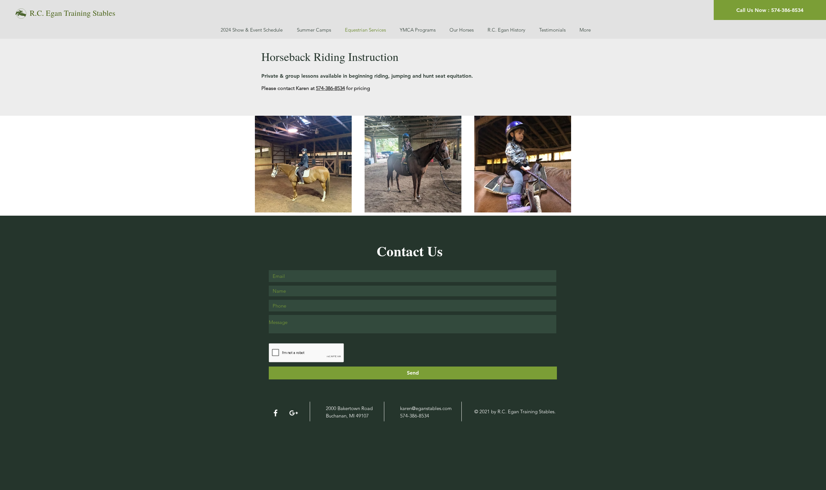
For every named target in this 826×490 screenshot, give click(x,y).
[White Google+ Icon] (293, 412)
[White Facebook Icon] (275, 412)
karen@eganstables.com (426, 408)
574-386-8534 (330, 88)
